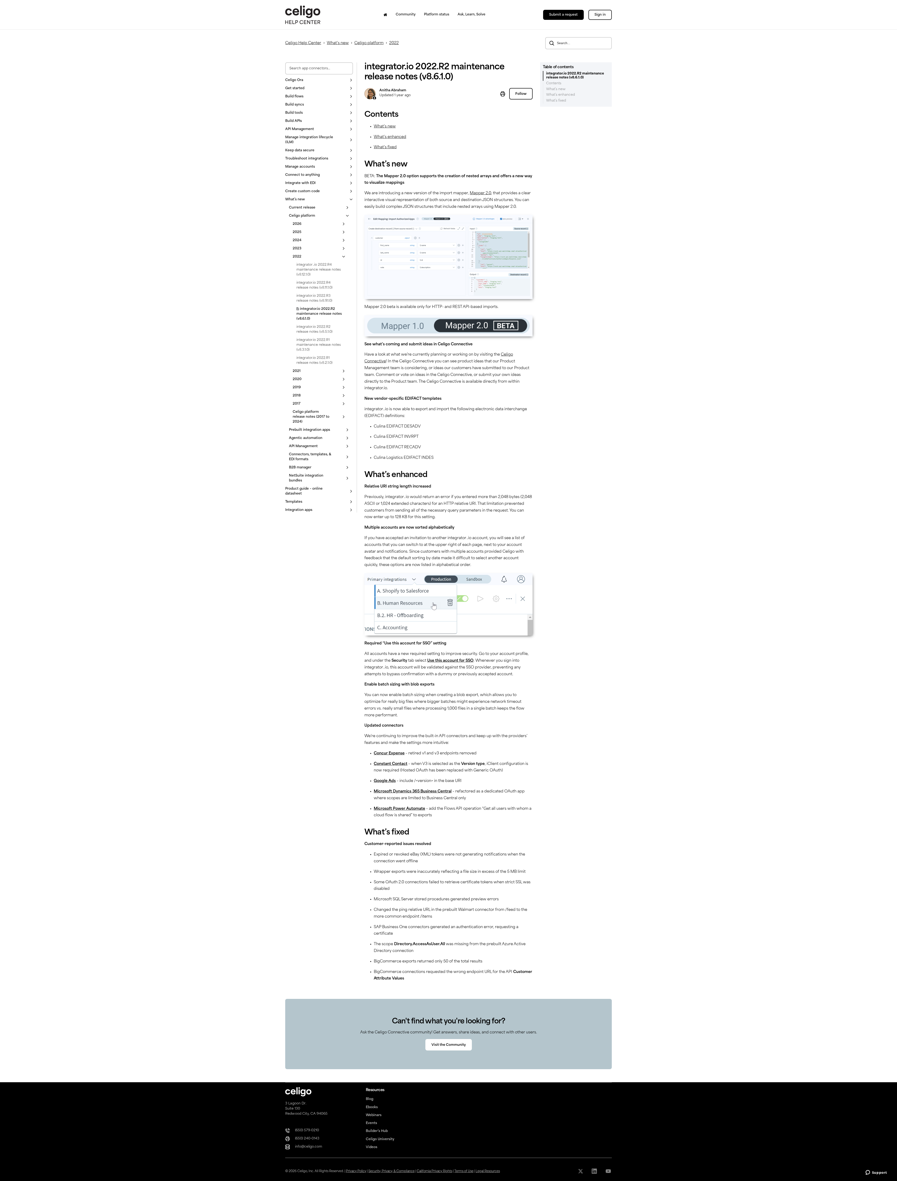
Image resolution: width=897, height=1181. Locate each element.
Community (406, 14)
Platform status (436, 14)
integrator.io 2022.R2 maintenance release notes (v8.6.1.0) (319, 314)
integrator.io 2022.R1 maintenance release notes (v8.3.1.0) (318, 345)
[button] (319, 80)
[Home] (385, 14)
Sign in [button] (600, 15)
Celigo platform (369, 43)
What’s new (338, 43)
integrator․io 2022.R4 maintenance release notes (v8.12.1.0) (318, 269)
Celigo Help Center (303, 43)
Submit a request (563, 15)
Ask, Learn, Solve (471, 14)
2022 (394, 43)
